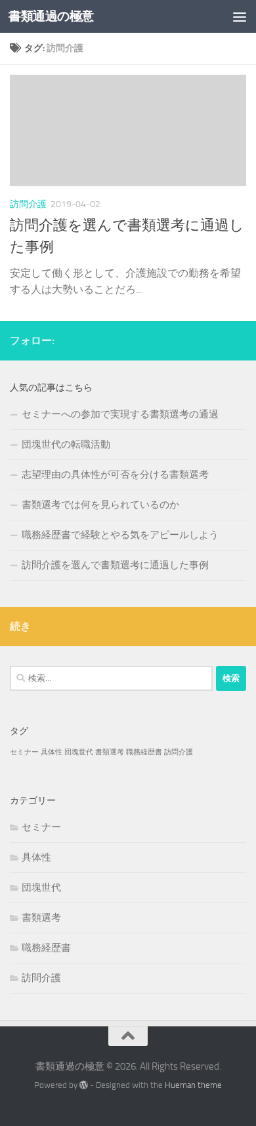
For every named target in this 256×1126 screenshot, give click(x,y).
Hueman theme (193, 1085)
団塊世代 (78, 752)
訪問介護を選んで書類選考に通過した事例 (115, 565)
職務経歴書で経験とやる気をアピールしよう (120, 535)
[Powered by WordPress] (83, 1085)
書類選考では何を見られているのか (100, 505)
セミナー (24, 752)
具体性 (51, 752)
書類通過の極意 (51, 16)
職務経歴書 (144, 752)
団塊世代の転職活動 (66, 444)
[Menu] (239, 16)
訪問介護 (28, 204)
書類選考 (109, 752)
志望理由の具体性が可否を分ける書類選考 (115, 474)
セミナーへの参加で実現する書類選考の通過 (120, 414)
